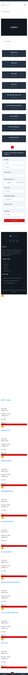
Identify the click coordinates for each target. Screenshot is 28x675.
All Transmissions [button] (8, 199)
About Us (5, 266)
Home (4, 261)
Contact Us (5, 268)
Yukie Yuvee (4, 643)
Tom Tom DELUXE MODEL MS (10, 582)
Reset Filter (14, 220)
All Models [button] (7, 167)
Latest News (6, 264)
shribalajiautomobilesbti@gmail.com (11, 280)
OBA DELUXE (5, 430)
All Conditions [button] (8, 214)
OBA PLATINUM (6, 460)
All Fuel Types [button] (8, 190)
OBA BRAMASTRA (7, 491)
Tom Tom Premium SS (7, 521)
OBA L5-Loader (5, 400)
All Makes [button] (7, 162)
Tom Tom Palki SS (6, 552)
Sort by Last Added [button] (5, 11)
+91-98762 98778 (10, 283)
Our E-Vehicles (6, 270)
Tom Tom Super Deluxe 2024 (9, 612)
